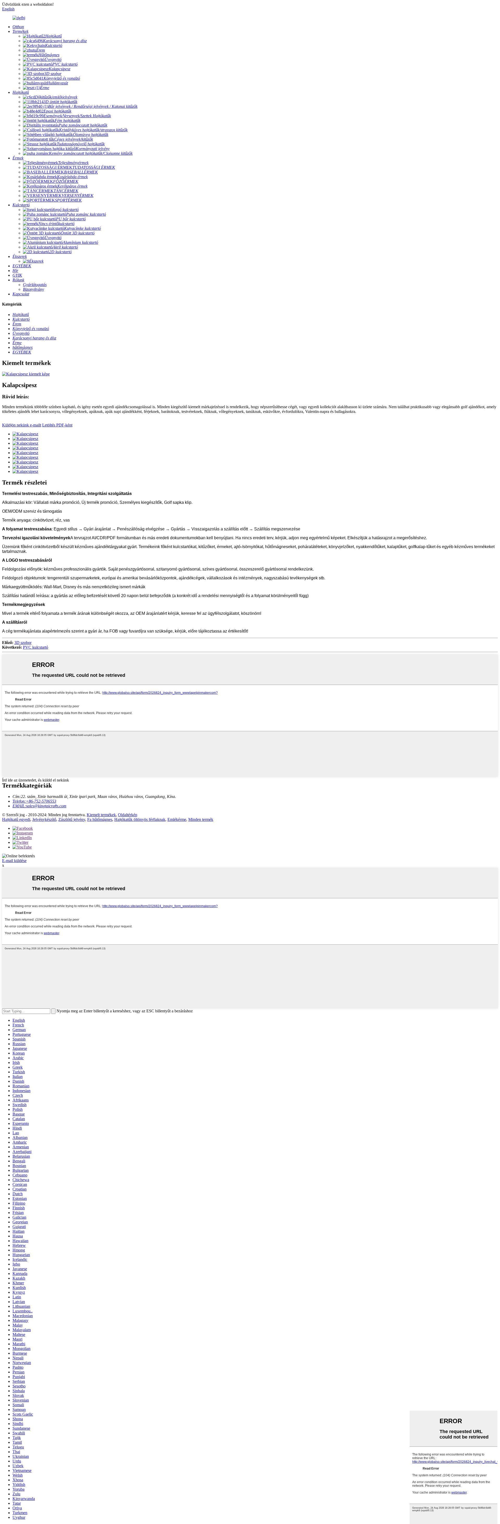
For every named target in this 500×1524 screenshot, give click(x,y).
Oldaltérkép (127, 815)
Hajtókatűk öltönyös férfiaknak (139, 819)
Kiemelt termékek (101, 815)
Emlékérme (176, 819)
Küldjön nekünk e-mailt (21, 425)
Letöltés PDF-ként (57, 425)
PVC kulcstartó (35, 647)
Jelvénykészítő (44, 819)
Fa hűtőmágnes (99, 819)
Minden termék (200, 819)
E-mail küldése (14, 860)
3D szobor (23, 642)
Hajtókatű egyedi (16, 819)
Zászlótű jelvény (71, 819)
